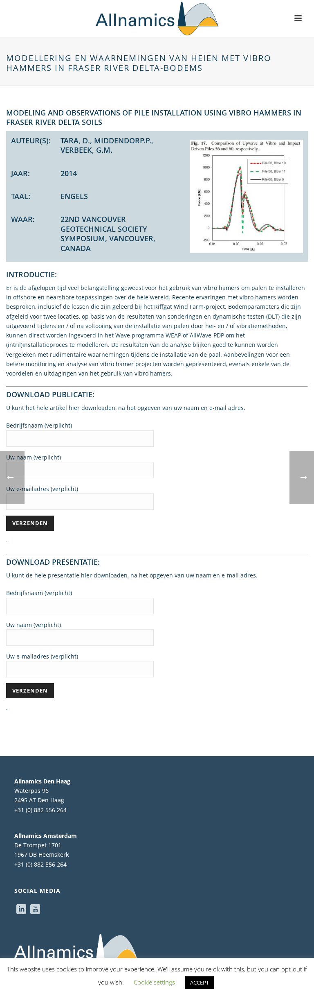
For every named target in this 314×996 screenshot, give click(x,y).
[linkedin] (21, 909)
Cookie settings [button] (154, 982)
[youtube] (35, 909)
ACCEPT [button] (199, 982)
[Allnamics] (157, 18)
